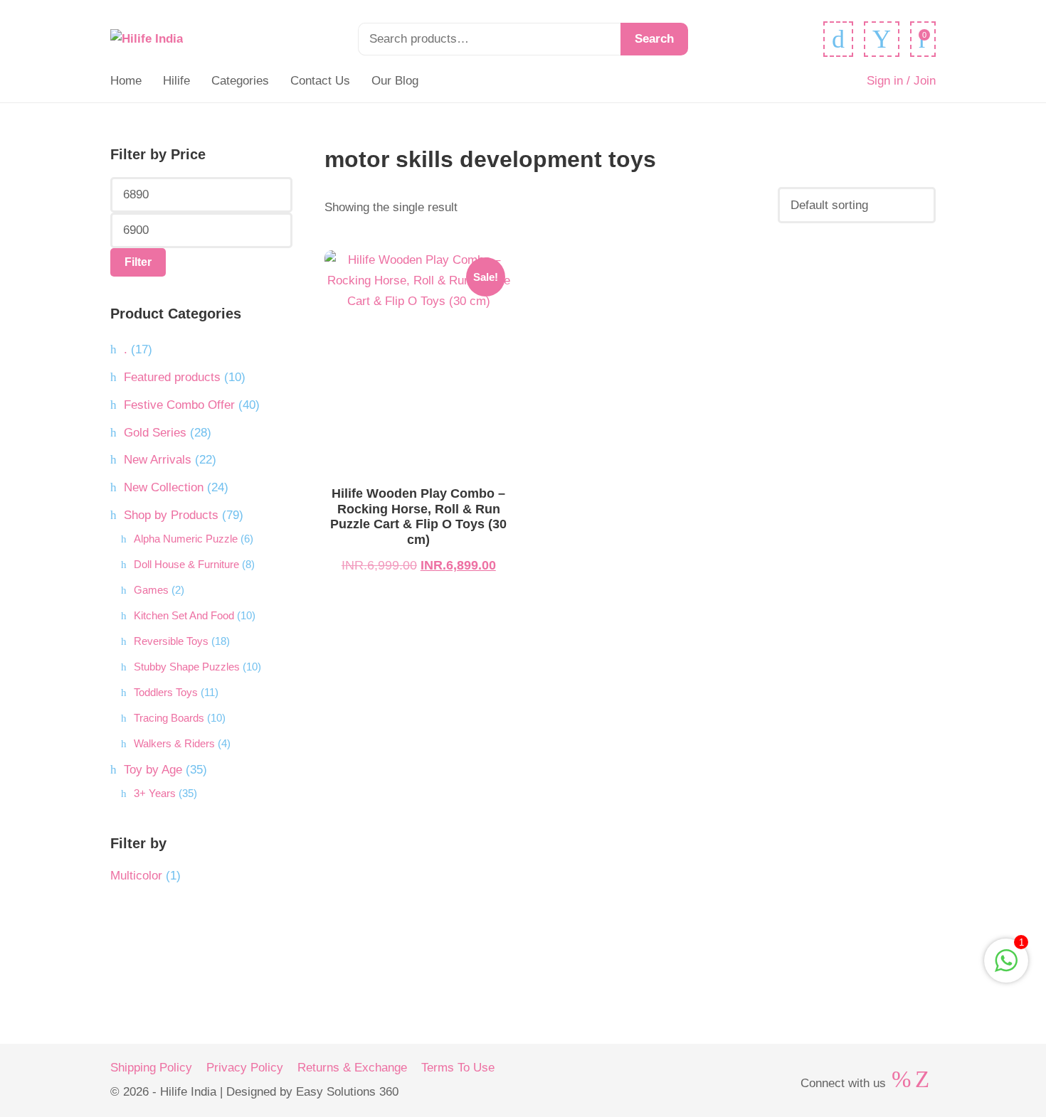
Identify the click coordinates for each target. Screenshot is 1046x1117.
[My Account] (881, 39)
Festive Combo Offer (179, 405)
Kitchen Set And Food (184, 615)
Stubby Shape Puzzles (187, 667)
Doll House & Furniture (186, 564)
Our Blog (394, 80)
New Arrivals (157, 459)
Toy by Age (153, 769)
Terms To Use (458, 1067)
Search (654, 39)
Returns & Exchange (352, 1067)
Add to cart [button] (419, 366)
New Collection (164, 487)
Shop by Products (171, 515)
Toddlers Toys (166, 692)
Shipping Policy (151, 1067)
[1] (1006, 968)
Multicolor (136, 875)
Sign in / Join (901, 80)
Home (126, 80)
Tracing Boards (169, 718)
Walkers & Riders (174, 743)
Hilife (176, 80)
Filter (138, 262)
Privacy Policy (244, 1067)
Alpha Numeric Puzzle (186, 539)
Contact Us (320, 80)
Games (151, 590)
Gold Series (155, 432)
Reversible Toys (171, 641)
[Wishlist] (838, 39)
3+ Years (155, 793)
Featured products (172, 377)
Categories (240, 80)
